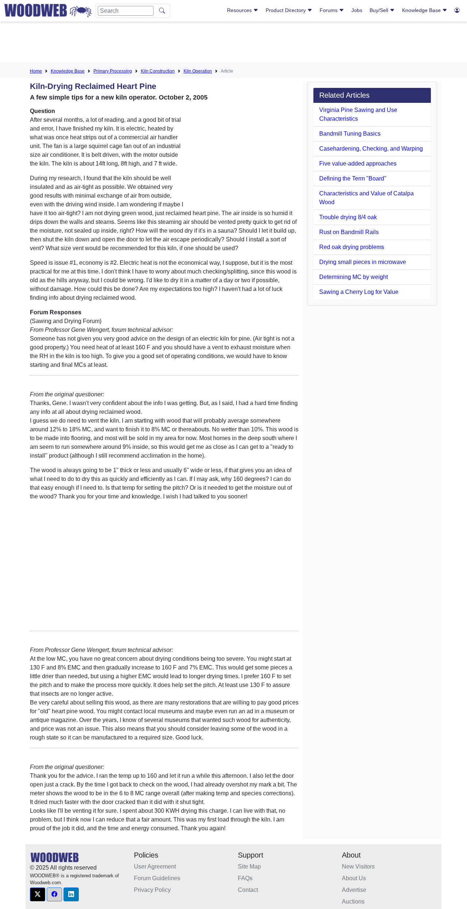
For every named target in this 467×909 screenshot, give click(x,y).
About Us (354, 878)
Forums (329, 10)
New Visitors (358, 866)
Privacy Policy (152, 890)
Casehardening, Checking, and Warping (371, 148)
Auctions (353, 901)
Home (36, 71)
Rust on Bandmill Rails (349, 232)
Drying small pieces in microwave (362, 262)
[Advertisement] (233, 43)
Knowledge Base (422, 10)
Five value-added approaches (358, 163)
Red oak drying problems (351, 247)
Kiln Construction (158, 71)
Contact (248, 890)
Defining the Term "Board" (352, 178)
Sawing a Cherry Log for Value (358, 292)
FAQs (245, 878)
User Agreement (155, 866)
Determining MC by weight (353, 277)
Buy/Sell (380, 10)
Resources (240, 10)
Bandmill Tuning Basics (350, 134)
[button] (37, 894)
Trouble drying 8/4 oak (348, 217)
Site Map (249, 866)
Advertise (354, 890)
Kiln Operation (198, 71)
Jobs (356, 10)
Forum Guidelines (157, 878)
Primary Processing (112, 71)
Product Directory (286, 10)
